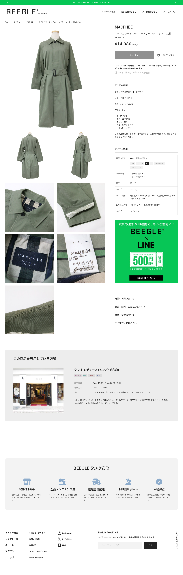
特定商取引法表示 (36, 557)
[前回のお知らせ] (8, 2)
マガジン (9, 551)
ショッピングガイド (37, 532)
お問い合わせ (34, 539)
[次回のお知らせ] (175, 2)
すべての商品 (11, 532)
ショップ (9, 557)
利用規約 (32, 545)
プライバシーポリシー (38, 551)
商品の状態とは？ (142, 158)
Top (6, 22)
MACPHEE (29, 22)
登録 (150, 545)
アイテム (17, 22)
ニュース (9, 545)
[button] (146, 299)
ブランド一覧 (11, 538)
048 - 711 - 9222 (100, 387)
